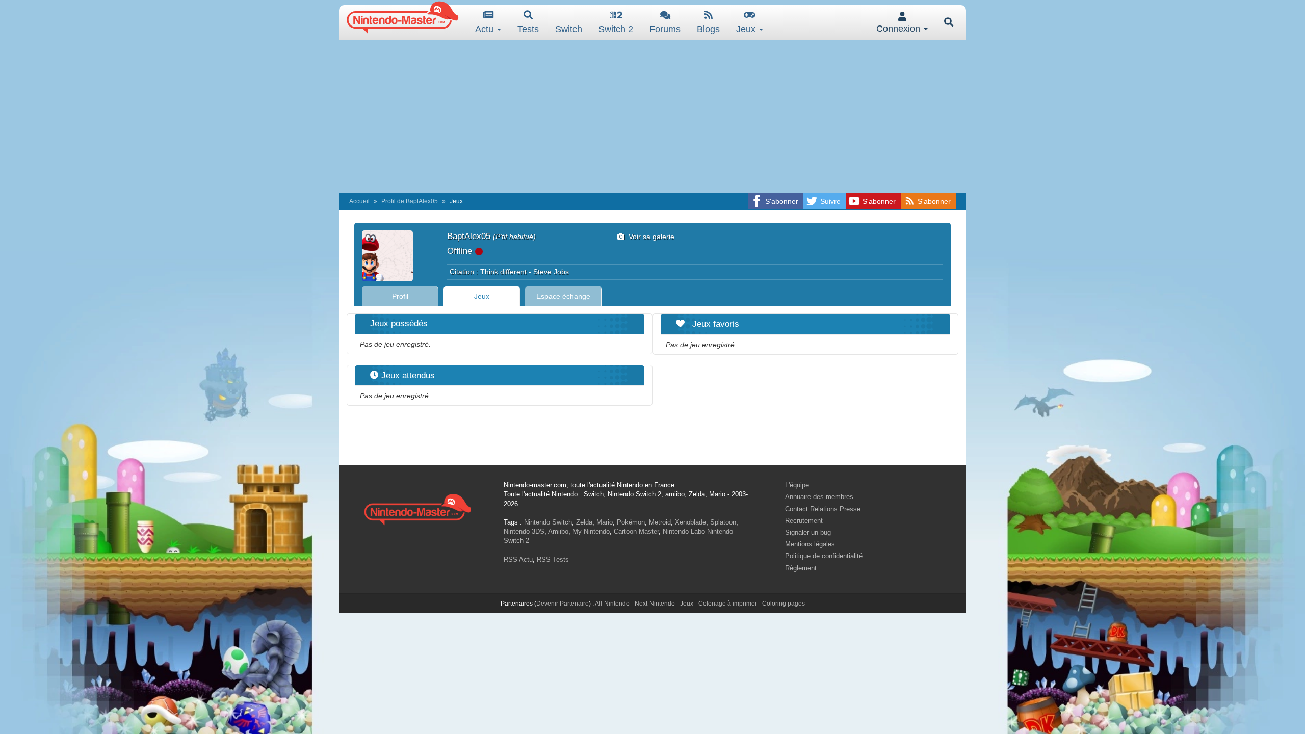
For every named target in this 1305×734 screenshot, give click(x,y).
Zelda (584, 522)
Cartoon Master (636, 531)
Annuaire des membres (819, 497)
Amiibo (558, 531)
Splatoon (723, 522)
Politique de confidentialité (824, 556)
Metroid (660, 522)
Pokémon (631, 522)
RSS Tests (553, 559)
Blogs (708, 29)
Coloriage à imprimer (727, 603)
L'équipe (797, 485)
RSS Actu (518, 559)
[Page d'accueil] (417, 508)
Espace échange (563, 296)
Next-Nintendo (655, 603)
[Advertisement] (652, 116)
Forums (665, 29)
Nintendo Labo (684, 531)
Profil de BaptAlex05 (409, 201)
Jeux (747, 29)
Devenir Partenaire (562, 603)
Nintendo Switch (548, 522)
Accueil (359, 201)
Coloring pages (783, 603)
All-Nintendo (612, 603)
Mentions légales (810, 544)
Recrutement (804, 521)
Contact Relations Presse (822, 509)
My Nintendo (591, 531)
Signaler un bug (808, 532)
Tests (528, 29)
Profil (400, 296)
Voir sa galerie (649, 236)
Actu (485, 29)
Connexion (899, 28)
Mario (604, 522)
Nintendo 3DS (524, 531)
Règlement (801, 568)
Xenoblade (690, 522)
